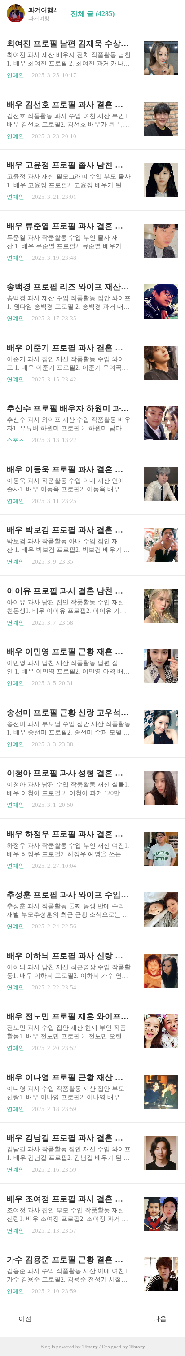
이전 (25, 1318)
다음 (160, 1318)
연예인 (15, 75)
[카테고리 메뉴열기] (169, 14)
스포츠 (15, 440)
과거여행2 (42, 10)
